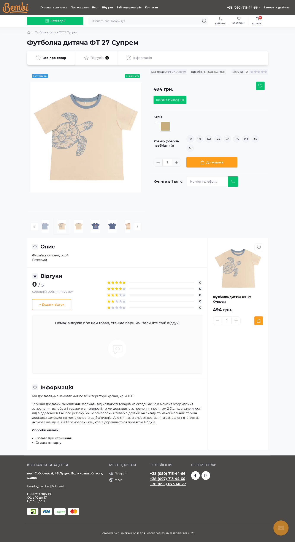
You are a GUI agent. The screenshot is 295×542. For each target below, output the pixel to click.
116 (199, 138)
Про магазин (80, 7)
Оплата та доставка (54, 7)
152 (255, 138)
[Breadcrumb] (28, 32)
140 (237, 138)
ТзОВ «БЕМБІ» (215, 71)
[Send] (233, 181)
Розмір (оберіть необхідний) (166, 143)
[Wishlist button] (260, 86)
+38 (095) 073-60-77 (168, 484)
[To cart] (258, 320)
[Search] (204, 21)
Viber (118, 480)
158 (190, 148)
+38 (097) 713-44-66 (167, 479)
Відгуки (107, 7)
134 (227, 138)
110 (190, 138)
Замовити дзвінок (276, 7)
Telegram (121, 473)
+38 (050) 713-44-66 (167, 474)
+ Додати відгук (51, 305)
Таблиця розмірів (129, 7)
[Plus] (176, 162)
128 (218, 138)
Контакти (151, 7)
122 (209, 138)
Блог (95, 7)
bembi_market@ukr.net (45, 486)
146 (246, 138)
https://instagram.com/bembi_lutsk (205, 475)
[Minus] (158, 162)
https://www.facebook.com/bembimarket (195, 475)
